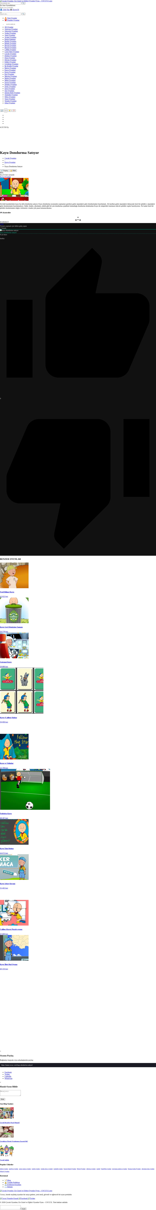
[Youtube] (9, 1198)
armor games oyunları (25, 1169)
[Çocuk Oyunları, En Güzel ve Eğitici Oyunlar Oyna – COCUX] (26, 1)
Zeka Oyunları (10, 103)
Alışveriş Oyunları (11, 31)
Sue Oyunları (9, 91)
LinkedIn (8, 1076)
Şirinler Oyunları (11, 84)
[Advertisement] (78, 139)
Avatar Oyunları (10, 37)
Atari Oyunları (10, 35)
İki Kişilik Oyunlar (11, 66)
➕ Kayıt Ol (14, 10)
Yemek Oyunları (10, 101)
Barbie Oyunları (10, 41)
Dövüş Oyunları (10, 60)
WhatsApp (8, 1078)
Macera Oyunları (11, 76)
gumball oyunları (58, 1169)
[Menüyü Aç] (1, 12)
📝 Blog (8, 1180)
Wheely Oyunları (4, 1171)
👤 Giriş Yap (5, 10)
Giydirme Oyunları (11, 64)
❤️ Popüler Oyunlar (12, 20)
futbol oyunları (4, 1169)
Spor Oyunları (10, 89)
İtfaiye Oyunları (10, 68)
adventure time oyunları (148, 1169)
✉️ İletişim (9, 1187)
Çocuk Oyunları (10, 54)
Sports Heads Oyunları (70, 1169)
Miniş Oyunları (10, 80)
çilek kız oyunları (91, 1169)
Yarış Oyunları (10, 99)
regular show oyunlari (47, 1169)
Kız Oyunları (9, 74)
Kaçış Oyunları (10, 70)
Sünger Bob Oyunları (12, 93)
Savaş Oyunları (10, 82)
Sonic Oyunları (10, 87)
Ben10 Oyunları (10, 48)
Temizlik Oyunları (11, 95)
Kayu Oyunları (10, 72)
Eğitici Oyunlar (10, 62)
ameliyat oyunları (13, 1169)
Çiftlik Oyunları (10, 50)
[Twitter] (31, 1198)
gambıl (98, 1169)
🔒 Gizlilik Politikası (12, 1182)
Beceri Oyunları (10, 45)
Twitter (7, 1074)
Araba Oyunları (10, 33)
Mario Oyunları (10, 78)
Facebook (8, 1072)
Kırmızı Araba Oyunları (134, 1169)
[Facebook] (23, 1198)
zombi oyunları (36, 1169)
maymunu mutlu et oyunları (119, 1169)
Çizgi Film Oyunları (12, 52)
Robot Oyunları (81, 1169)
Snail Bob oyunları (106, 1169)
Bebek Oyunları (10, 43)
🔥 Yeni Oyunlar (11, 18)
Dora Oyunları (10, 58)
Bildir (2, 1099)
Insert (23, 1209)
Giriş (2, 224)
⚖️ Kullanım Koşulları (13, 1185)
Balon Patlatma (10, 39)
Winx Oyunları (10, 97)
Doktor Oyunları (11, 56)
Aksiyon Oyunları (11, 29)
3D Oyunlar (9, 27)
